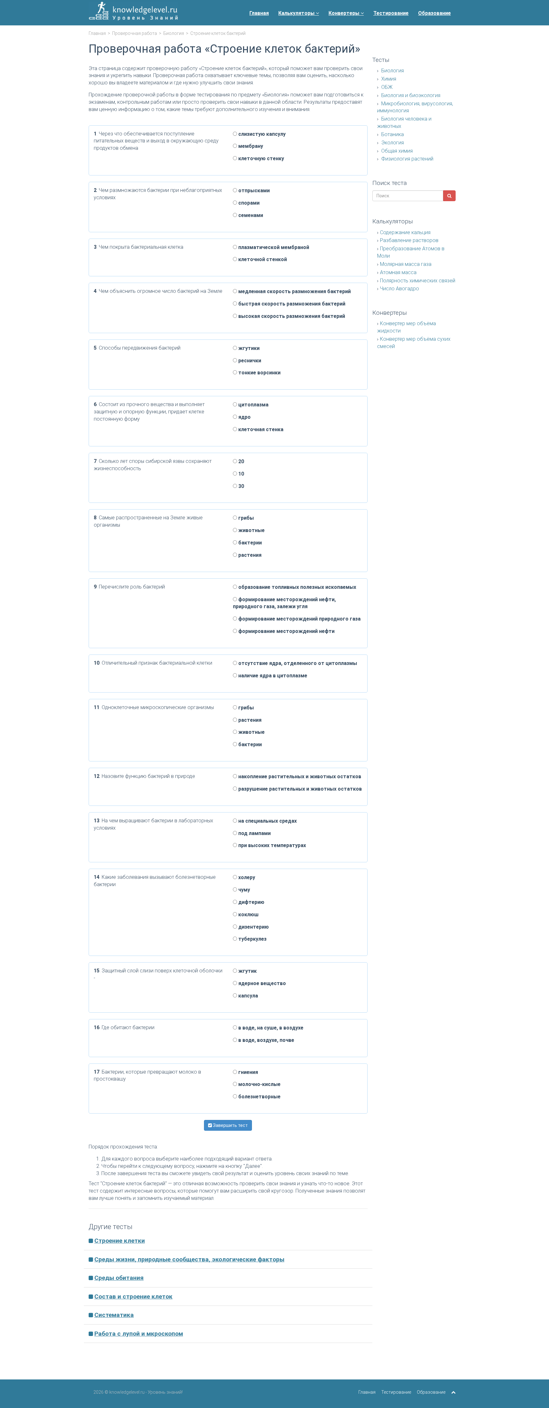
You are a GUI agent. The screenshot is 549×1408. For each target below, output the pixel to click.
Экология (392, 143)
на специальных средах (267, 821)
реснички (249, 361)
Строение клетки (119, 1240)
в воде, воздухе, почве (265, 1040)
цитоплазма (252, 405)
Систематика (114, 1315)
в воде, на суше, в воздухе (270, 1028)
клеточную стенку (260, 158)
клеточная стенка (260, 429)
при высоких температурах (271, 845)
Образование (434, 13)
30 (240, 486)
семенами (250, 215)
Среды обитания (119, 1277)
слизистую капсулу (261, 134)
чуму (243, 890)
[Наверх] (453, 1392)
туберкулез (252, 939)
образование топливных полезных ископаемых (296, 587)
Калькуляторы (297, 13)
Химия (388, 79)
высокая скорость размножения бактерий (291, 316)
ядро (244, 417)
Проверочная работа (134, 33)
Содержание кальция (405, 232)
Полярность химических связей (417, 281)
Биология (173, 33)
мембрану (250, 146)
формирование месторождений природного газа (299, 619)
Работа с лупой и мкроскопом (138, 1333)
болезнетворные (259, 1097)
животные (251, 530)
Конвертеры (345, 13)
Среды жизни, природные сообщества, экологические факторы (189, 1259)
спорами (248, 203)
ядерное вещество (261, 983)
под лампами (254, 833)
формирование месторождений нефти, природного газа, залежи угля (284, 603)
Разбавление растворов (409, 240)
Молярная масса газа (405, 264)
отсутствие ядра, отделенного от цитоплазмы (297, 663)
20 (240, 461)
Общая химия (396, 151)
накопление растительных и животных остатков (299, 776)
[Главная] (133, 12)
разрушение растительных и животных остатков (299, 789)
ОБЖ (386, 87)
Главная (259, 13)
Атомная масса (398, 272)
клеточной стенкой (262, 259)
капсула (247, 996)
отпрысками (253, 191)
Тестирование (391, 13)
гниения (247, 1072)
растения (249, 555)
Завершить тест (230, 1125)
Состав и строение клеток (133, 1296)
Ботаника (392, 134)
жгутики (248, 348)
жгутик (247, 971)
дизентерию (253, 927)
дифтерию (250, 902)
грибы (245, 518)
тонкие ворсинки (259, 373)
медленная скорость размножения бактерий (294, 291)
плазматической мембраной (273, 247)
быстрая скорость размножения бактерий (291, 304)
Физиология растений (406, 159)
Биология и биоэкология (410, 95)
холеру (246, 877)
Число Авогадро (399, 289)
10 (240, 474)
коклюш (248, 914)
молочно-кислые (259, 1084)
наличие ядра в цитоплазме (272, 676)
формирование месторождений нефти (286, 631)
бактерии (249, 543)
